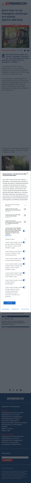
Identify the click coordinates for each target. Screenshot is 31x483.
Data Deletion (5, 309)
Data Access (15, 309)
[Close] (27, 174)
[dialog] (15, 241)
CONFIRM (9, 302)
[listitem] (15, 205)
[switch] (24, 209)
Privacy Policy (25, 309)
